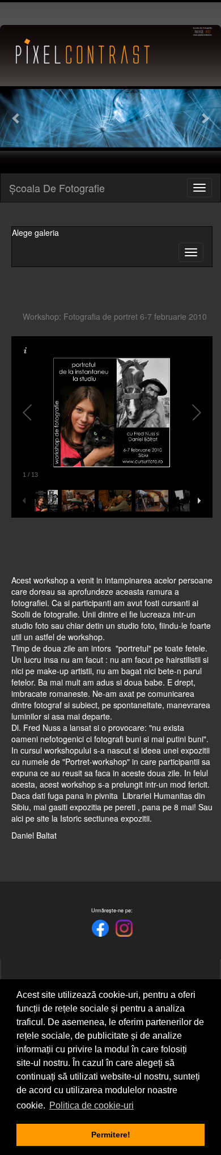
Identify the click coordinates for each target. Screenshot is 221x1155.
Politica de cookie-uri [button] (91, 1105)
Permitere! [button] (110, 1134)
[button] (16, 118)
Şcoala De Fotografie (57, 187)
